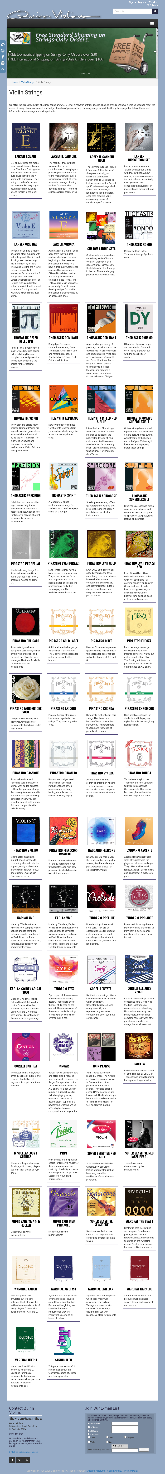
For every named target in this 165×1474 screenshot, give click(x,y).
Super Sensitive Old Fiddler (26, 1223)
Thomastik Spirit (63, 495)
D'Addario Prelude (101, 917)
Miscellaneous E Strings (25, 1155)
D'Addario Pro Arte (139, 917)
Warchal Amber (25, 1289)
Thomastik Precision (26, 495)
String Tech (63, 1359)
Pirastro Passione (25, 772)
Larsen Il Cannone (64, 156)
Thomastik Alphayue (63, 418)
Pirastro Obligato (25, 640)
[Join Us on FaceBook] (12, 1460)
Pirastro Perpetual (25, 563)
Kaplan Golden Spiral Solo (26, 990)
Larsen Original (25, 244)
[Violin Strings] (26, 137)
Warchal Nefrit (26, 1359)
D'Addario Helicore (101, 850)
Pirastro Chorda (101, 708)
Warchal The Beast (139, 1221)
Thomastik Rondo (139, 244)
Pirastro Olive (101, 640)
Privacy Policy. (131, 1470)
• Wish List (152, 2)
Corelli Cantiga (25, 1066)
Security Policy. (114, 1470)
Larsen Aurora (63, 244)
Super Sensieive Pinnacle (64, 1223)
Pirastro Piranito (63, 772)
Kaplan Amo (25, 917)
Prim (63, 1153)
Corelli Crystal (101, 988)
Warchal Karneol (139, 1289)
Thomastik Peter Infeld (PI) (26, 339)
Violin (92, 1438)
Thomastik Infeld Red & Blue (101, 420)
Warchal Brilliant (101, 1289)
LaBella (139, 1064)
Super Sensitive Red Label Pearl (139, 1155)
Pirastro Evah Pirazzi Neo (139, 565)
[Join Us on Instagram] (19, 1460)
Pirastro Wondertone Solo (26, 710)
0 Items (154, 5)
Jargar (63, 1066)
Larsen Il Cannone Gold (101, 158)
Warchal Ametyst (63, 1289)
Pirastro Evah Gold (101, 563)
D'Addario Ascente (139, 850)
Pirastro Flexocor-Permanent (63, 852)
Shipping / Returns (96, 1470)
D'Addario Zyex (63, 988)
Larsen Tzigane (25, 156)
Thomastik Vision (26, 418)
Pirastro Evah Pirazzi (63, 563)
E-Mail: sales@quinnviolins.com (24, 1452)
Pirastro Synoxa (101, 773)
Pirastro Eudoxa (139, 640)
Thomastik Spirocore (101, 495)
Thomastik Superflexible (139, 497)
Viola (92, 1442)
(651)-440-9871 (16, 1434)
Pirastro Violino (26, 850)
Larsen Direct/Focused (139, 158)
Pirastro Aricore (63, 708)
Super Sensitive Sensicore (101, 1223)
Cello (110, 1438)
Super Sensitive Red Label (101, 1155)
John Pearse (101, 1066)
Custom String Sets (101, 248)
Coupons (130, 1438)
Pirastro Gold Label (63, 640)
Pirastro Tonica (139, 772)
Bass (110, 1442)
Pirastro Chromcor (139, 708)
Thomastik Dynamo (139, 337)
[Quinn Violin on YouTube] (26, 1460)
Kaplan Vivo (63, 917)
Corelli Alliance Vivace (139, 990)
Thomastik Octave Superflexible (139, 420)
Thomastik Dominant (63, 337)
